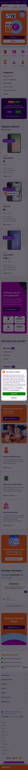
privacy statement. (15, 390)
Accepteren (14, 393)
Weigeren (14, 397)
